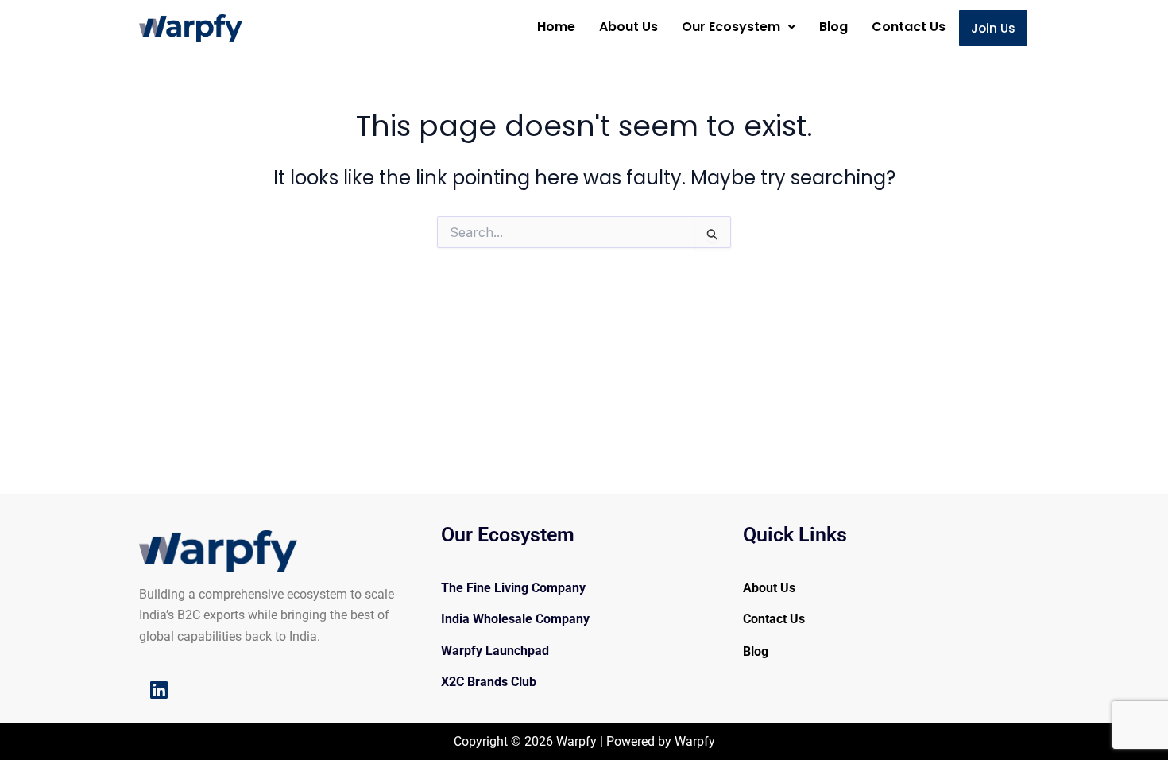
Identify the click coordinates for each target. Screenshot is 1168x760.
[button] (738, 27)
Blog (833, 26)
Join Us (993, 28)
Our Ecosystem (731, 26)
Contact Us (909, 26)
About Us (628, 26)
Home (556, 26)
